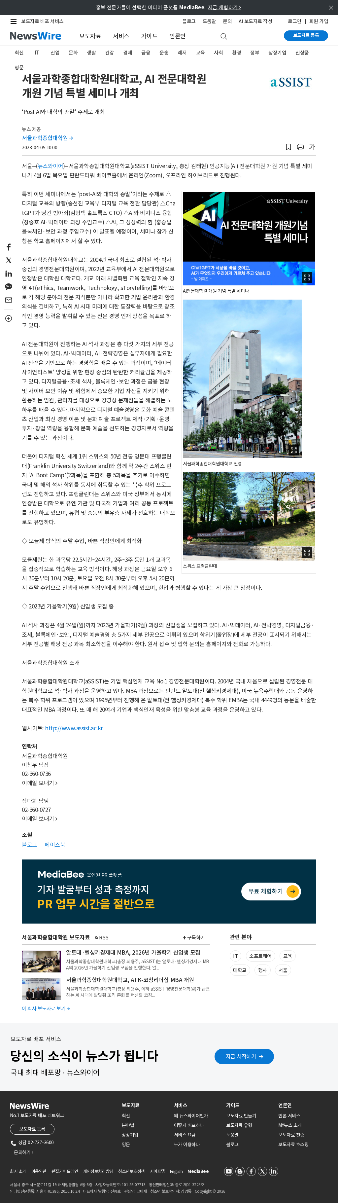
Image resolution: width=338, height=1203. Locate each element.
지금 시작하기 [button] (241, 1056)
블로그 (189, 21)
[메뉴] (15, 21)
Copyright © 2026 (210, 1191)
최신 (19, 53)
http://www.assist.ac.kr (74, 728)
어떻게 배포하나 (189, 1125)
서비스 (121, 36)
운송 (163, 53)
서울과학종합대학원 (47, 138)
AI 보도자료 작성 (255, 21)
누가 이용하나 (187, 1145)
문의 (227, 21)
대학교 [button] (240, 970)
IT (37, 53)
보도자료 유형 (239, 1125)
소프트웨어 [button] (260, 956)
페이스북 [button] (55, 845)
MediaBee (198, 1171)
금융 (145, 53)
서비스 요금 (185, 1135)
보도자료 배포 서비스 (42, 21)
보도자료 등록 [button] (32, 1129)
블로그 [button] (29, 845)
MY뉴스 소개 (290, 1125)
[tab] (145, 1105)
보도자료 (90, 36)
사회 (218, 53)
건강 (109, 53)
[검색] (224, 37)
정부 (254, 53)
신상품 (302, 53)
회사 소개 (18, 1171)
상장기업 (277, 53)
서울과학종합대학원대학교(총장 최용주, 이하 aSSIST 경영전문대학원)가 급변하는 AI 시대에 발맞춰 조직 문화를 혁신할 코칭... (138, 992)
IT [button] (235, 956)
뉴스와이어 (50, 166)
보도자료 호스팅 (293, 1145)
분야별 (128, 1125)
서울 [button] (283, 970)
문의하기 (23, 1152)
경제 (127, 53)
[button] (288, 147)
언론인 (177, 36)
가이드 (149, 36)
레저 (182, 53)
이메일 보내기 (39, 783)
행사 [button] (262, 970)
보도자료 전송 (291, 1135)
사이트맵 (157, 1171)
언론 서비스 (289, 1116)
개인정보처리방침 (98, 1171)
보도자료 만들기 (241, 1116)
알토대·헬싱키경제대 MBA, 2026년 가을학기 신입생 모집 (133, 952)
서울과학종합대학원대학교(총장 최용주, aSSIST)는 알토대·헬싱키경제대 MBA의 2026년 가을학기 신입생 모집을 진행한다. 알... (137, 964)
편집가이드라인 (64, 1171)
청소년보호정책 (131, 1171)
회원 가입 (318, 21)
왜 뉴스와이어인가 (191, 1116)
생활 (91, 53)
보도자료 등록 (306, 35)
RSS (104, 937)
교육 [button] (287, 956)
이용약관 (39, 1171)
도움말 (209, 21)
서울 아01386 (47, 1191)
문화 (73, 53)
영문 (19, 67)
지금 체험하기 (224, 7)
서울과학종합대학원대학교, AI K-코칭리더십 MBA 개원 (130, 980)
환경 (236, 53)
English (176, 1171)
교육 (200, 53)
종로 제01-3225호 (189, 1184)
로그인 (294, 21)
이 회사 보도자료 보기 (46, 1008)
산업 (55, 53)
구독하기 (196, 937)
